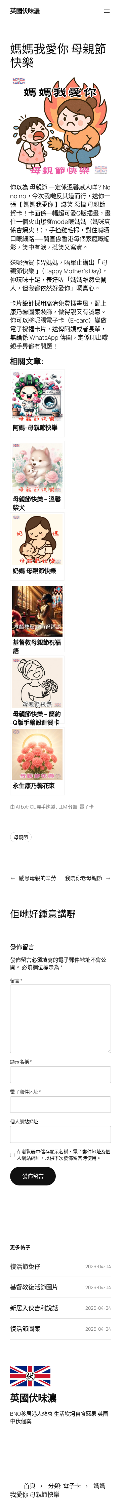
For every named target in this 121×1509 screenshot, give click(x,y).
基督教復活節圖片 (34, 1287)
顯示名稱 (21, 1061)
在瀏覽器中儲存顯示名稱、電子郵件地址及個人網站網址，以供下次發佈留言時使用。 (63, 1154)
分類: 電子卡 (64, 1486)
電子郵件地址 (25, 1092)
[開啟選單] (107, 11)
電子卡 (87, 806)
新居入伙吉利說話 (34, 1308)
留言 (16, 980)
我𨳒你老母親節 (83, 878)
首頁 (30, 1486)
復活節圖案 (25, 1328)
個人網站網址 (24, 1121)
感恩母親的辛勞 (37, 878)
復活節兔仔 (25, 1266)
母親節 (21, 837)
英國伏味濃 (25, 11)
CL (33, 806)
